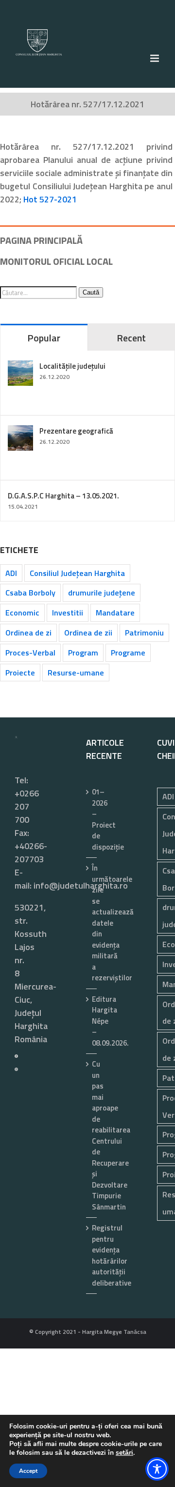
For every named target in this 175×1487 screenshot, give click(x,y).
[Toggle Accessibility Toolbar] (157, 1469)
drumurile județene (101, 592)
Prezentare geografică (76, 430)
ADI (11, 573)
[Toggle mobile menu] (155, 58)
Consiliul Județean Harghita (77, 573)
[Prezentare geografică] (20, 431)
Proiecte (20, 672)
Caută (91, 292)
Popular (43, 337)
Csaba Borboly (30, 592)
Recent (131, 337)
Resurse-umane (76, 672)
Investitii (67, 612)
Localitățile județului (72, 366)
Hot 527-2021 (50, 199)
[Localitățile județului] (20, 367)
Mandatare (115, 612)
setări (124, 1452)
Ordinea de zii (88, 632)
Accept (28, 1471)
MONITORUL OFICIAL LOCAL (56, 261)
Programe (128, 652)
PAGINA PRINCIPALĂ (41, 240)
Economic (22, 612)
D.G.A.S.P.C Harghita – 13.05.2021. (63, 495)
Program (83, 652)
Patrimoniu (144, 632)
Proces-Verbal (30, 652)
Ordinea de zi (28, 632)
